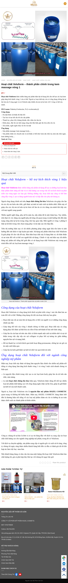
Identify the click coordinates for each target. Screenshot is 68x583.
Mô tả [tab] (34, 167)
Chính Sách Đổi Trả (7, 560)
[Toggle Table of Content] (63, 173)
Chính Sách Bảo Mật (7, 563)
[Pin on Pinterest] (15, 157)
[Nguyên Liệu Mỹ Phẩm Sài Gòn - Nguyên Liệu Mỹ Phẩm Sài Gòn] (34, 3)
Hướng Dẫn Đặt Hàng (8, 550)
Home (3, 80)
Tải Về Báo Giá (6, 557)
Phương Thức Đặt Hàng (9, 554)
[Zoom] (3, 74)
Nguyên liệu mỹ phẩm (14, 80)
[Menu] (65, 3)
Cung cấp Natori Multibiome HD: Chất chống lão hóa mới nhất (55, 497)
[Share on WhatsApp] (3, 157)
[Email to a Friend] (12, 157)
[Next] (66, 488)
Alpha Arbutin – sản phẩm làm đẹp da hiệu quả (34, 497)
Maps (64, 560)
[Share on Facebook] (6, 157)
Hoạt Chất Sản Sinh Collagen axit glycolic (11, 497)
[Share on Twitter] (9, 157)
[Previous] (1, 488)
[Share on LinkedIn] (18, 157)
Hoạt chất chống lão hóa (41, 80)
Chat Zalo (64, 565)
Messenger (64, 571)
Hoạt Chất (26, 80)
